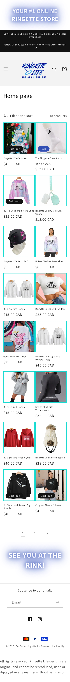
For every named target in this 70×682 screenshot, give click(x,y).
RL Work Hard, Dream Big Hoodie (17, 507)
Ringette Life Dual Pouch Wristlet (48, 212)
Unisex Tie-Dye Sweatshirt (49, 261)
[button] (6, 69)
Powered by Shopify (52, 646)
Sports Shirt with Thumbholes (44, 408)
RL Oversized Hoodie (14, 407)
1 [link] (23, 533)
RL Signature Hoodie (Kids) (17, 457)
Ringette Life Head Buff (15, 261)
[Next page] (47, 533)
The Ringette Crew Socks (48, 158)
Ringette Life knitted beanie (50, 457)
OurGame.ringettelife (27, 646)
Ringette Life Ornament (15, 158)
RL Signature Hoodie (14, 308)
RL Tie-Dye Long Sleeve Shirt (18, 210)
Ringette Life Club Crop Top (50, 308)
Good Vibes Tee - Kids (14, 356)
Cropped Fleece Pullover (48, 505)
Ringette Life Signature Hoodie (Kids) (47, 358)
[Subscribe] (58, 602)
